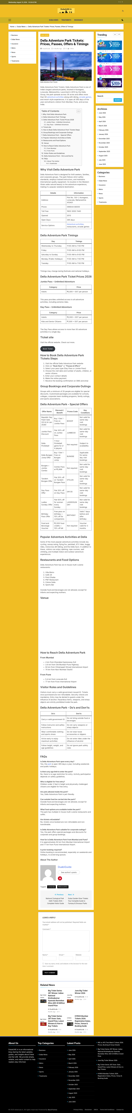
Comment (46, 929)
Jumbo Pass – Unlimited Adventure (58, 122)
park (49, 764)
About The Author (53, 161)
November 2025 (104, 143)
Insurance (78, 20)
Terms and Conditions (107, 1110)
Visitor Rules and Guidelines (54, 153)
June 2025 (102, 164)
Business (14, 35)
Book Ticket (48, 349)
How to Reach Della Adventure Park (57, 146)
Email (61, 955)
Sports (13, 57)
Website (78, 955)
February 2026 (103, 130)
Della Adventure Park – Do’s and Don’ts (58, 156)
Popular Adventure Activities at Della (57, 138)
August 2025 (103, 156)
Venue (46, 143)
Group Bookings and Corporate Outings (58, 132)
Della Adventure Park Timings (54, 117)
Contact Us (120, 1110)
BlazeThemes (52, 1110)
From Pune (50, 151)
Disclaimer (88, 1110)
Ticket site (47, 127)
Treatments (66, 20)
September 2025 (104, 151)
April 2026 (102, 121)
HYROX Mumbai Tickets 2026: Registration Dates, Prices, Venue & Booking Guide (83, 1021)
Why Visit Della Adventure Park (54, 114)
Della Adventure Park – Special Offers (57, 135)
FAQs (46, 159)
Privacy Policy (78, 1110)
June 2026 (102, 113)
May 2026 (102, 117)
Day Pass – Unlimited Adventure (58, 124)
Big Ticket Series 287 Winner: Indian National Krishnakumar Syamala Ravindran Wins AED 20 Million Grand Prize (56, 998)
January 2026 (103, 134)
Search (100, 96)
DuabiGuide (46, 49)
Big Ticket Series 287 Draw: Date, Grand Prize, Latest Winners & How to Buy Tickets (56, 1021)
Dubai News (53, 20)
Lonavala (51, 887)
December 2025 (104, 138)
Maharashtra (63, 887)
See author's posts (69, 872)
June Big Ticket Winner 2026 (107, 1060)
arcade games (85, 97)
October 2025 (103, 147)
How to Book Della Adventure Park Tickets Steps (61, 130)
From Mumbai (51, 148)
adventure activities (55, 97)
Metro (13, 48)
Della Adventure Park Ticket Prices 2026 (58, 120)
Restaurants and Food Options (54, 140)
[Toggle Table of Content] (77, 111)
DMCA (96, 1110)
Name (45, 955)
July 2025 (102, 160)
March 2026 (103, 126)
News (13, 52)
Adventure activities (75, 224)
